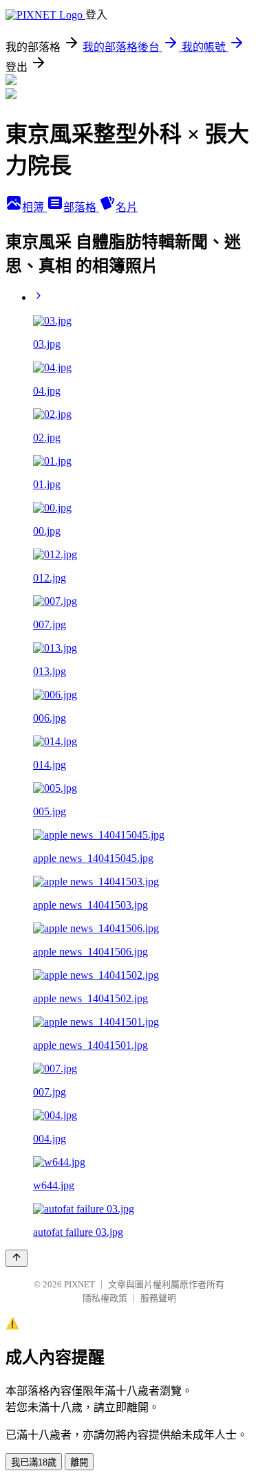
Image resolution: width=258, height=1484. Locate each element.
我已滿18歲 (33, 1462)
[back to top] (17, 1258)
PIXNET (79, 1284)
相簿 (34, 207)
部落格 (81, 207)
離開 (79, 1462)
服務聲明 (158, 1298)
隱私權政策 (105, 1298)
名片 (127, 207)
